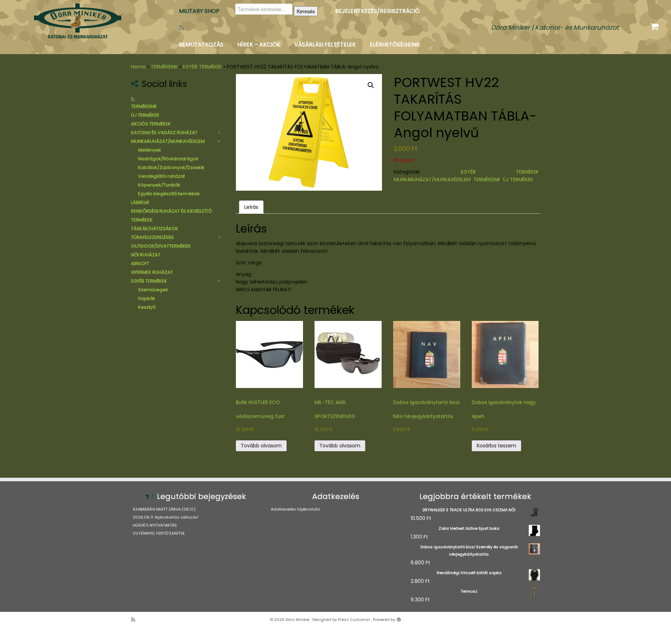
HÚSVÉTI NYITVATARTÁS (155, 525)
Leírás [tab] (251, 207)
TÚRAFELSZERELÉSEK (152, 237)
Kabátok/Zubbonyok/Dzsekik (171, 167)
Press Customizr (354, 619)
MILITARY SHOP (199, 11)
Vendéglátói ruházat (161, 176)
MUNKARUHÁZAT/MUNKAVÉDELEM (168, 141)
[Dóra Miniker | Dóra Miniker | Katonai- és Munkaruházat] (77, 20)
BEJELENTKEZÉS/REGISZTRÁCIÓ (377, 11)
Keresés (306, 11)
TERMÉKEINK (164, 66)
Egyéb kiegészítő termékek (169, 193)
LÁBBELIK (140, 202)
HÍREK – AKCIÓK (258, 45)
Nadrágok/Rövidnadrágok (168, 158)
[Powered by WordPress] (398, 618)
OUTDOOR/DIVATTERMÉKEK (161, 246)
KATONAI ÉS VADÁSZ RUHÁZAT (164, 132)
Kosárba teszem (496, 445)
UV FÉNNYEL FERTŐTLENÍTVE (159, 533)
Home (138, 66)
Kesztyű (147, 307)
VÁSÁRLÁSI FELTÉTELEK (325, 45)
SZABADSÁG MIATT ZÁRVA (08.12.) (164, 509)
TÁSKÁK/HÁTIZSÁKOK (154, 228)
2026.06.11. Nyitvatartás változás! (166, 517)
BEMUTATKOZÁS (201, 45)
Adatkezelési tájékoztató (295, 509)
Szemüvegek (153, 289)
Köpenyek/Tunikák (159, 185)
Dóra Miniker (298, 619)
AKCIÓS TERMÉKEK (151, 123)
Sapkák (146, 298)
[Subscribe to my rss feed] (183, 28)
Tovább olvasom (261, 445)
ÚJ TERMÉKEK (145, 115)
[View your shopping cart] (655, 25)
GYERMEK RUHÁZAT (152, 272)
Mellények (149, 150)
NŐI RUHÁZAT (145, 254)
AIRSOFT (140, 263)
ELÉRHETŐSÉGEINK (395, 45)
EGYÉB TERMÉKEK (202, 66)
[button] (371, 85)
